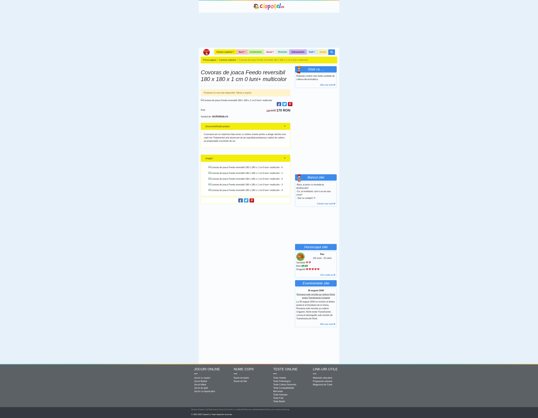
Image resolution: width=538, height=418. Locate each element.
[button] (331, 52)
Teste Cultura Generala (284, 384)
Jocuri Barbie (200, 381)
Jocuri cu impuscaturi (204, 391)
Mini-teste (278, 391)
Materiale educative (322, 378)
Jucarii (323, 52)
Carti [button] (311, 52)
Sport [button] (241, 52)
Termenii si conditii (233, 409)
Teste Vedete (279, 378)
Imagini (209, 158)
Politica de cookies (273, 409)
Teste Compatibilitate (283, 388)
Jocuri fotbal (200, 384)
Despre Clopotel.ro (198, 409)
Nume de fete (240, 381)
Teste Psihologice (282, 381)
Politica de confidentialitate (253, 409)
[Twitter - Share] (284, 104)
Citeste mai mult (325, 203)
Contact (221, 409)
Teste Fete (278, 398)
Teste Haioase (280, 394)
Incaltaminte (256, 52)
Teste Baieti (279, 401)
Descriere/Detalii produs (218, 126)
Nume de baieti (241, 378)
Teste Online (285, 369)
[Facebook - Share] (279, 104)
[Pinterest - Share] (290, 104)
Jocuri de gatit (201, 388)
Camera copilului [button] (224, 52)
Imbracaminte (298, 52)
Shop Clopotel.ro (206, 52)
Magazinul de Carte (322, 384)
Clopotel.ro (269, 6)
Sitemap (286, 409)
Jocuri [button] (269, 52)
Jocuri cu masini (202, 378)
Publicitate (212, 409)
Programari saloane (322, 381)
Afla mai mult (326, 85)
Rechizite (282, 52)
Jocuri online (207, 369)
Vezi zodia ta (326, 275)
